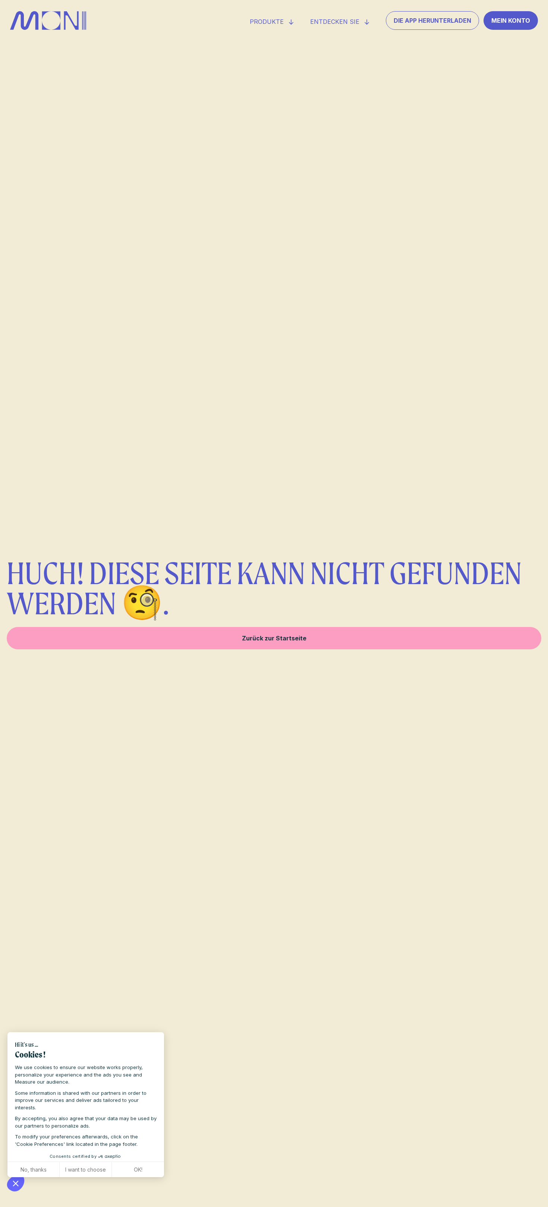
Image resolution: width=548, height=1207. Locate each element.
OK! (138, 1169)
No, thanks (34, 1169)
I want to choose (85, 1169)
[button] (16, 1183)
